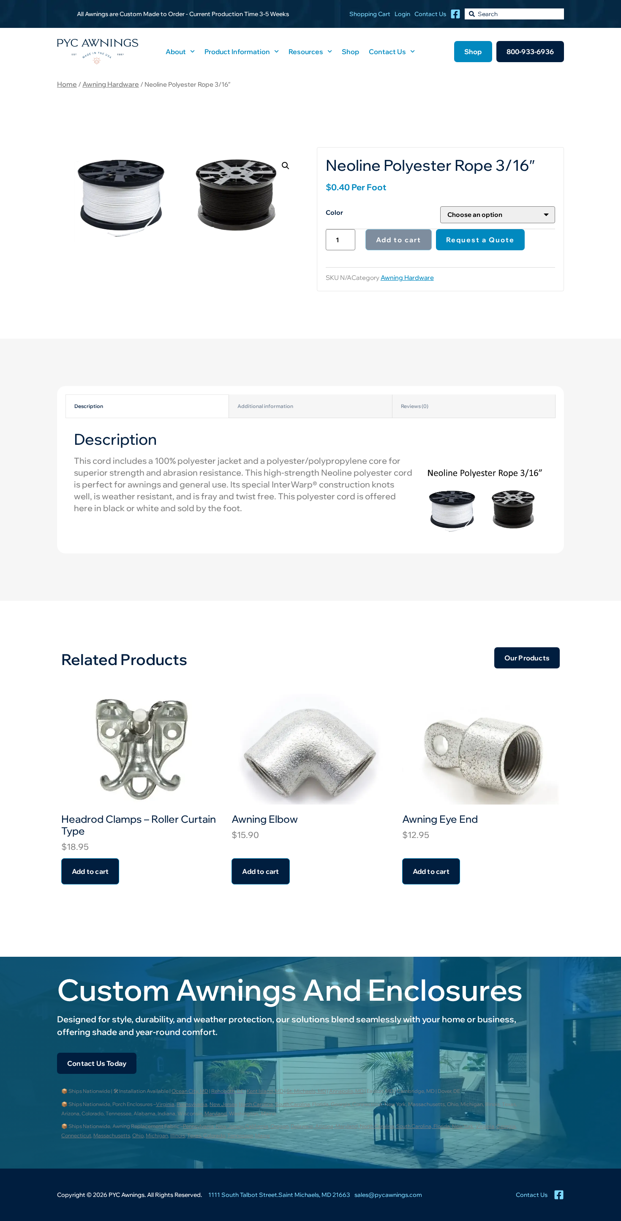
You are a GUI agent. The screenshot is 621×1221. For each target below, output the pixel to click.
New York (463, 1126)
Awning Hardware (110, 84)
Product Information (237, 51)
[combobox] (514, 13)
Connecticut (76, 1135)
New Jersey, (230, 1126)
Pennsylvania (192, 1104)
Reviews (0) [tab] (414, 406)
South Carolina (292, 1104)
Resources (306, 51)
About (176, 51)
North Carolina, (378, 1126)
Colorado (214, 1135)
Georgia (506, 1126)
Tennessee (240, 1135)
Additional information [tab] (265, 406)
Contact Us (387, 51)
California (256, 1126)
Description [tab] (88, 406)
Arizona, (325, 1126)
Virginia (165, 1104)
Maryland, (347, 1126)
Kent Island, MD (265, 1091)
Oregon (279, 1126)
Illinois (177, 1135)
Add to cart (398, 239)
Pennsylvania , (199, 1126)
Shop (350, 51)
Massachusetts (111, 1135)
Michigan (157, 1135)
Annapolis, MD (346, 1091)
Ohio (138, 1135)
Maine (262, 1135)
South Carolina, (414, 1126)
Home (67, 84)
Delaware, (303, 1126)
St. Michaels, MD (306, 1091)
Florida (441, 1126)
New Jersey (223, 1104)
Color (334, 212)
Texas (194, 1135)
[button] (285, 165)
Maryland (215, 1113)
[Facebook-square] (455, 14)
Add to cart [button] (90, 871)
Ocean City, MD (190, 1091)
